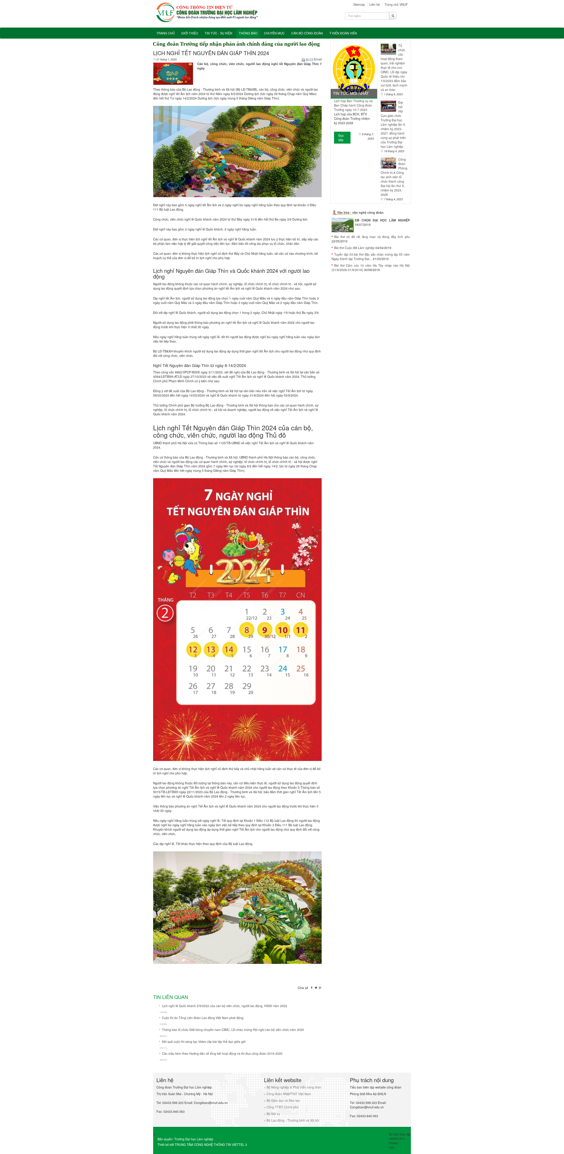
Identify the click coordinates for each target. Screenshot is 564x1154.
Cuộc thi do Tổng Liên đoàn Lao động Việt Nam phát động (202, 1017)
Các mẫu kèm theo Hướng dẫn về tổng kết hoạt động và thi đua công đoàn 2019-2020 (222, 1053)
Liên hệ (374, 4)
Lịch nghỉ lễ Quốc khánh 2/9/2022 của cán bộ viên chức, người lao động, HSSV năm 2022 (224, 1006)
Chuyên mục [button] (274, 33)
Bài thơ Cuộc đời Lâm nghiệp (354, 247)
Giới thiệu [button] (189, 33)
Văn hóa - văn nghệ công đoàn (360, 212)
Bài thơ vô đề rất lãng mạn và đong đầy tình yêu (372, 236)
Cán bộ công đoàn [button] (307, 33)
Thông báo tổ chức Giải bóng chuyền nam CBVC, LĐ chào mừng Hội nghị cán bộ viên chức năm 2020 (233, 1029)
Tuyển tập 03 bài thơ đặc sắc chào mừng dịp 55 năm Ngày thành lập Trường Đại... (371, 256)
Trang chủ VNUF (396, 4)
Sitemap (359, 4)
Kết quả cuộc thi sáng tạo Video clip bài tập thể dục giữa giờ (203, 1041)
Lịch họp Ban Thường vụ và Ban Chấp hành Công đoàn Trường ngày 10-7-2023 (353, 105)
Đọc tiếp (341, 137)
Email (317, 59)
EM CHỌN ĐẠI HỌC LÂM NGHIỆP (382, 220)
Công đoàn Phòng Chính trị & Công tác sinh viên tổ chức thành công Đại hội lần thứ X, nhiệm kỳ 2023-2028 (394, 177)
